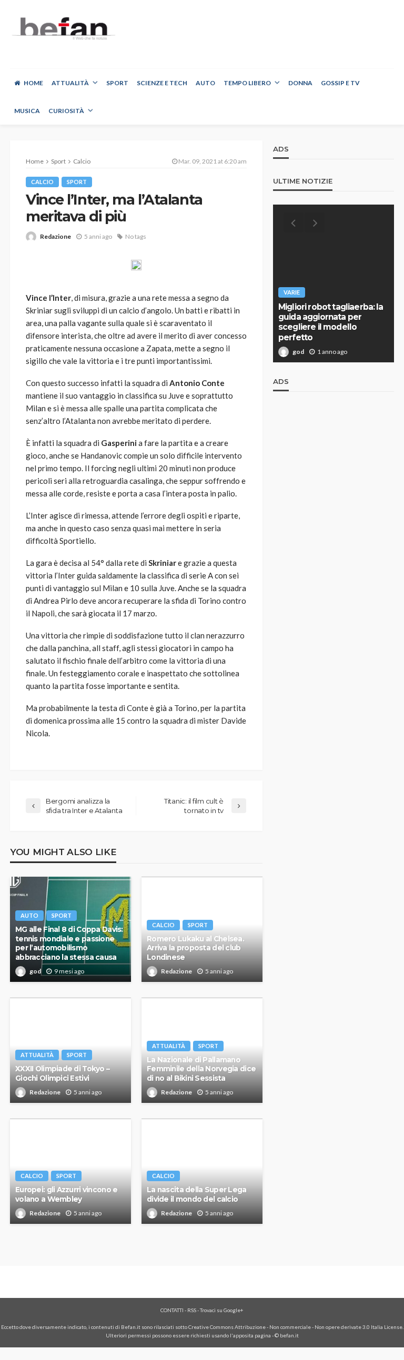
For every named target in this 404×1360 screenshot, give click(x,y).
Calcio (42, 181)
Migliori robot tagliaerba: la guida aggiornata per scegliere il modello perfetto (330, 322)
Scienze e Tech (162, 83)
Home (33, 83)
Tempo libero (247, 83)
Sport (117, 83)
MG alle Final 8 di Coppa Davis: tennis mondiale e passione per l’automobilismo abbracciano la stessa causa (69, 943)
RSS (191, 1310)
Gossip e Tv (340, 83)
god (35, 971)
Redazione (55, 236)
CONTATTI (172, 1310)
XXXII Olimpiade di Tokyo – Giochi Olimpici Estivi (62, 1073)
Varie (292, 292)
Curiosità (66, 111)
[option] (333, 283)
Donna (300, 83)
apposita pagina (252, 1335)
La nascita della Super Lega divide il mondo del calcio (197, 1194)
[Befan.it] (63, 28)
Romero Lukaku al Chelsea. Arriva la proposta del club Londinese (195, 948)
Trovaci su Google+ (222, 1310)
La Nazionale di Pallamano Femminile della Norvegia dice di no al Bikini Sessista (201, 1068)
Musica (27, 111)
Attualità (70, 83)
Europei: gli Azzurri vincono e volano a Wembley (66, 1194)
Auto (205, 83)
